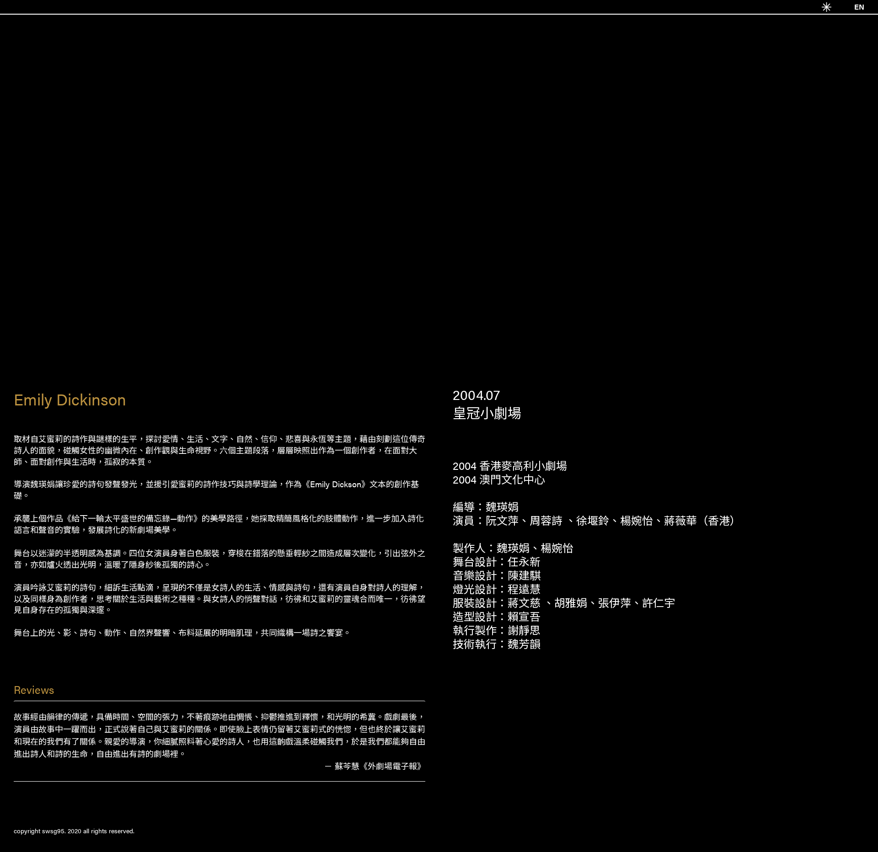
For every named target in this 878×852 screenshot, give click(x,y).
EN (859, 6)
